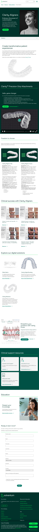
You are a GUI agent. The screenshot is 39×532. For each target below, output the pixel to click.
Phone (7, 453)
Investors (2, 514)
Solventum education (23, 503)
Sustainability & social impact (6, 518)
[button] (33, 529)
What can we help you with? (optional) (12, 473)
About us (2, 511)
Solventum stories (23, 501)
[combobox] (30, 1)
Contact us (22, 513)
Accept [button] (33, 523)
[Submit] (34, 1)
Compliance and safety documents (26, 505)
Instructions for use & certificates (26, 507)
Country (7, 468)
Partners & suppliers (4, 516)
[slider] (4, 131)
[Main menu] (37, 1)
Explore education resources (7, 413)
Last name (7, 448)
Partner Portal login (23, 515)
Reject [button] (33, 526)
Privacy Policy (18, 528)
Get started (6, 29)
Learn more (6, 106)
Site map (21, 517)
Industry (7, 458)
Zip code (7, 463)
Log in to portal (24, 339)
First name (8, 443)
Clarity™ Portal (28, 57)
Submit (19, 485)
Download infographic (13, 107)
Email (7, 438)
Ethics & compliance (4, 520)
